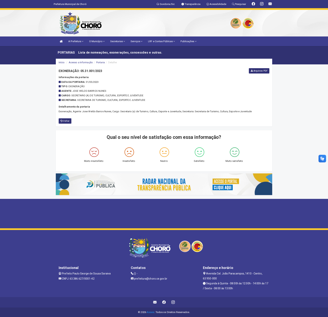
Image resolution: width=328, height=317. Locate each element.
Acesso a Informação (81, 62)
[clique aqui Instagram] (173, 302)
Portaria (100, 62)
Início (62, 62)
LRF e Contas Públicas (160, 41)
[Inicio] (61, 41)
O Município (96, 41)
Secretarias (116, 41)
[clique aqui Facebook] (164, 302)
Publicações (188, 41)
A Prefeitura (75, 41)
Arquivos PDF (260, 71)
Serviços (136, 41)
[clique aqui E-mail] (155, 302)
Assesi (151, 312)
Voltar (65, 121)
